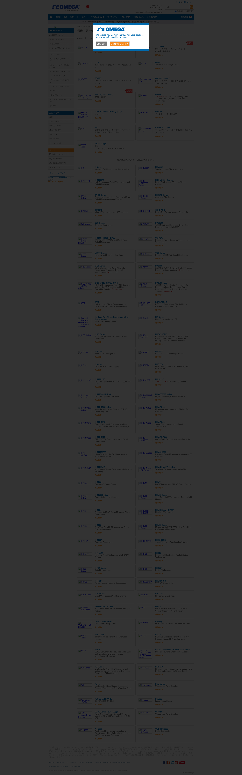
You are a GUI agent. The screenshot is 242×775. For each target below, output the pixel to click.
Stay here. (101, 44)
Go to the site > (119, 44)
